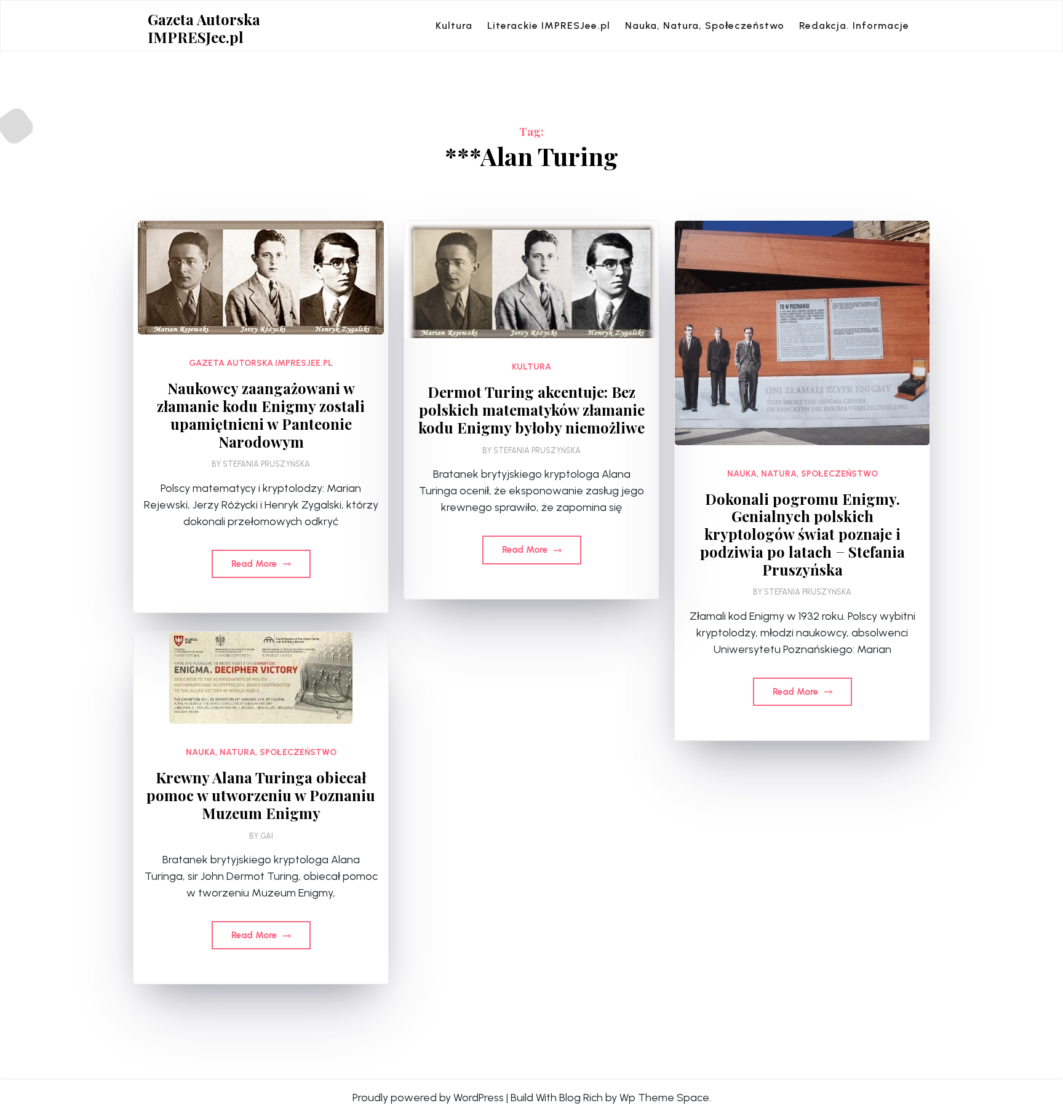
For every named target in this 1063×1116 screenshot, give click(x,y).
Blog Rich (581, 1097)
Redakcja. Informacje (854, 25)
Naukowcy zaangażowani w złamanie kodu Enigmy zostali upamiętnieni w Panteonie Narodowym (261, 414)
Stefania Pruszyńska (266, 464)
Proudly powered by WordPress (428, 1097)
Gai (266, 836)
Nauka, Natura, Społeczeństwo (704, 25)
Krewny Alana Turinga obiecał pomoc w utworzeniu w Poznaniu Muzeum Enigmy (260, 795)
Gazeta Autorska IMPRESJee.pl (204, 28)
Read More (255, 563)
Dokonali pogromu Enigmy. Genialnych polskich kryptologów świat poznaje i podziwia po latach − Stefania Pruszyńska (802, 534)
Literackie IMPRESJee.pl (548, 25)
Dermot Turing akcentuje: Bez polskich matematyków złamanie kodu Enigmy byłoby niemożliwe (531, 409)
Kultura (454, 25)
